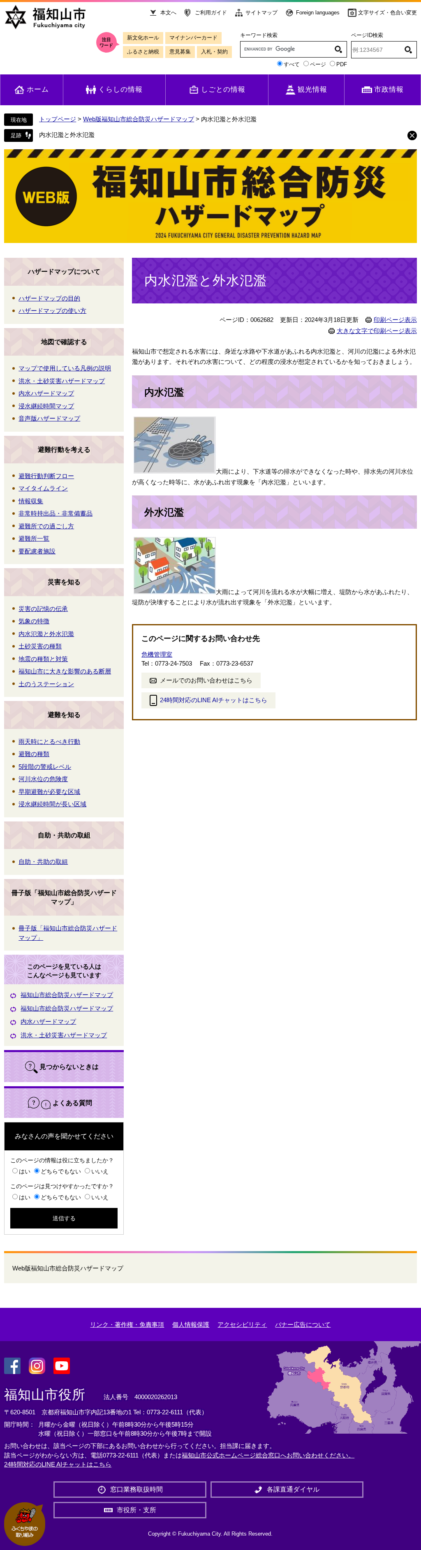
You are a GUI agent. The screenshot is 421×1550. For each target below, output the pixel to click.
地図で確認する (64, 341)
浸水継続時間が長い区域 (52, 803)
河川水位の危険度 (43, 778)
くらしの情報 (120, 89)
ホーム (38, 89)
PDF (341, 64)
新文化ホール (143, 38)
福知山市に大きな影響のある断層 (65, 671)
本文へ (168, 12)
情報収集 (31, 500)
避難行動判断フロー (46, 475)
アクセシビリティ (242, 1324)
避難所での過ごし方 (46, 526)
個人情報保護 (190, 1324)
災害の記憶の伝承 (43, 608)
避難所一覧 (34, 538)
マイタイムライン (43, 488)
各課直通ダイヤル (293, 1489)
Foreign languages (318, 12)
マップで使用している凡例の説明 (65, 368)
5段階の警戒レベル (45, 766)
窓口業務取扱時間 (136, 1489)
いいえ (100, 1171)
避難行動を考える (64, 449)
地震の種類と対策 (43, 658)
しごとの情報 (223, 89)
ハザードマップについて (64, 271)
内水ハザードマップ (46, 393)
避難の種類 (34, 753)
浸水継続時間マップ (46, 406)
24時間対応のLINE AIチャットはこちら (213, 699)
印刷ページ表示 (395, 320)
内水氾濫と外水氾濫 (67, 134)
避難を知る (64, 714)
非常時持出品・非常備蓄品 (56, 513)
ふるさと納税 (143, 52)
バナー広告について (303, 1324)
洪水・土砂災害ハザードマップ (62, 380)
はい (24, 1171)
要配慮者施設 (37, 551)
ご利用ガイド (211, 12)
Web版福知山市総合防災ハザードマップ (138, 119)
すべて (292, 64)
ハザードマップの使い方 (52, 310)
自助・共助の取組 (64, 835)
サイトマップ (261, 12)
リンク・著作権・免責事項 (127, 1324)
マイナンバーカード (193, 38)
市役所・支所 (136, 1509)
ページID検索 (367, 35)
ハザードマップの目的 (49, 298)
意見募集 (180, 52)
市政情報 (389, 89)
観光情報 (312, 89)
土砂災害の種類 (40, 646)
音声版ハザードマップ (49, 418)
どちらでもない (61, 1171)
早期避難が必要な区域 (49, 791)
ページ (318, 64)
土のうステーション (46, 683)
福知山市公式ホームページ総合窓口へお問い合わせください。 (268, 1455)
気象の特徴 (34, 621)
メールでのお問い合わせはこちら (206, 680)
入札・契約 (214, 52)
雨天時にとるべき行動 (49, 741)
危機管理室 (156, 654)
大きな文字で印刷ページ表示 (377, 331)
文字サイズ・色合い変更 (387, 12)
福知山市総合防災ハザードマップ (67, 994)
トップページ (57, 119)
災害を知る (64, 581)
